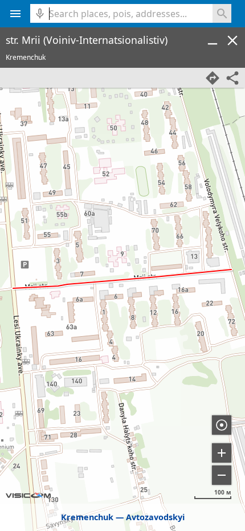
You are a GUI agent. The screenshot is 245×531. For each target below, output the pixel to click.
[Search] (222, 13)
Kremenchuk (87, 517)
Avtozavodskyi (155, 517)
